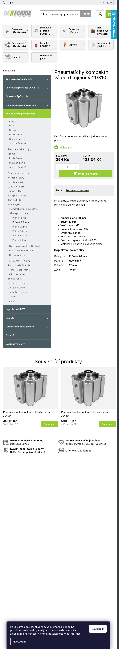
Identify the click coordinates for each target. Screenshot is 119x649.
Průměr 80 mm (19, 240)
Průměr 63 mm (19, 235)
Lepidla (9, 317)
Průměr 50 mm (19, 231)
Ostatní (11, 296)
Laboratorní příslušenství (19, 326)
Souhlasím (98, 628)
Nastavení (19, 641)
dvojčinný (75, 260)
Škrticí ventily (14, 191)
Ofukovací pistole (17, 287)
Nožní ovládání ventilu (19, 270)
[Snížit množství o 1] (59, 166)
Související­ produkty (77, 190)
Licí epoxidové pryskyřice (20, 104)
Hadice (11, 301)
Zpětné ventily (15, 278)
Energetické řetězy (17, 292)
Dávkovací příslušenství (19, 78)
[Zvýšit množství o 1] (75, 166)
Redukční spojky (16, 182)
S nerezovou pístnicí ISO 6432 (24, 246)
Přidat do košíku (88, 173)
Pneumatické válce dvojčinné (23, 209)
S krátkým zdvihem (18, 213)
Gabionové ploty (15, 343)
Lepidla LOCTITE (15, 309)
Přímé (12, 125)
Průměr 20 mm (20, 222)
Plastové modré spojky (19, 149)
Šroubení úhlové (17, 143)
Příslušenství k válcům (19, 261)
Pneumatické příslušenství (20, 113)
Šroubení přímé (17, 139)
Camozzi (12, 121)
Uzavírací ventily (16, 186)
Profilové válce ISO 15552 (22, 250)
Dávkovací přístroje (16, 96)
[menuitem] (15, 31)
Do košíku (49, 424)
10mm (72, 269)
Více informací (72, 633)
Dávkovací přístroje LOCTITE (22, 87)
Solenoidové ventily (18, 283)
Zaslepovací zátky (17, 195)
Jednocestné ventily (18, 274)
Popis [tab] (59, 190)
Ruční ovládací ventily (19, 265)
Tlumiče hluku (15, 200)
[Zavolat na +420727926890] (6, 2)
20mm (73, 265)
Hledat (86, 13)
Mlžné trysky (14, 204)
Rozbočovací (16, 134)
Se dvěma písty (17, 255)
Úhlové (13, 130)
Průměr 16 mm (19, 217)
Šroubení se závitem (18, 173)
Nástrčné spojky (16, 177)
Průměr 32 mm (19, 226)
